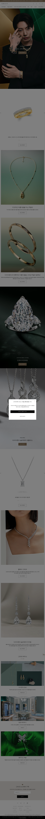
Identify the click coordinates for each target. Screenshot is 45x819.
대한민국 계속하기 (22, 416)
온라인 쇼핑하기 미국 (22, 411)
